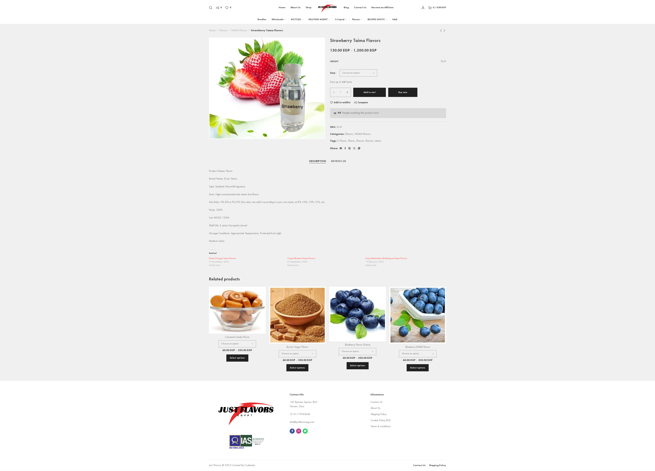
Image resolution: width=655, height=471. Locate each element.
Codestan (250, 465)
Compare (363, 102)
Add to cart (369, 92)
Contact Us (376, 402)
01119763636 (301, 414)
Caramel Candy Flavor (237, 337)
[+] (347, 92)
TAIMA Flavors (239, 30)
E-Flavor (342, 141)
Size (332, 73)
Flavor (351, 141)
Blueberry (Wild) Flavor (417, 347)
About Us (375, 408)
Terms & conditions (380, 426)
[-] (333, 92)
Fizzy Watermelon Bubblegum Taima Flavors (386, 258)
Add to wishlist (342, 102)
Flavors (223, 30)
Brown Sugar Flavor (297, 347)
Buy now (402, 92)
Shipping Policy (378, 414)
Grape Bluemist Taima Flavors (301, 258)
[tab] (318, 161)
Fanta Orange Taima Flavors (222, 258)
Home (212, 30)
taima (378, 141)
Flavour (369, 141)
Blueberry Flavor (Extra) (357, 345)
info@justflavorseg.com (302, 422)
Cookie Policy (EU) (380, 420)
